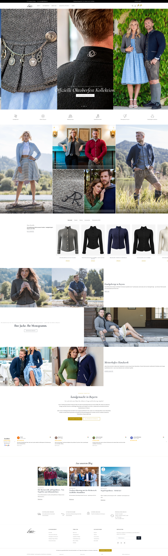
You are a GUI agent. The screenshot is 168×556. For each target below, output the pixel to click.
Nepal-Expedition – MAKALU (111, 491)
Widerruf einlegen (105, 550)
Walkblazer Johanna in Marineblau (118, 257)
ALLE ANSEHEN (30, 231)
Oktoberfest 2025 (96, 220)
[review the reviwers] (50, 437)
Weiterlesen (40, 499)
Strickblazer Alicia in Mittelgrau (67, 257)
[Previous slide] (4, 59)
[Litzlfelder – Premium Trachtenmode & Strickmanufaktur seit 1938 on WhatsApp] (121, 543)
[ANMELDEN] (138, 538)
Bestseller (70, 220)
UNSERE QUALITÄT (108, 371)
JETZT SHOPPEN (6, 210)
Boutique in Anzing (32, 1)
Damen (75, 220)
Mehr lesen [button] (19, 445)
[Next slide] (163, 59)
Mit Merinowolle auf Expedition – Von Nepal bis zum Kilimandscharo (51, 491)
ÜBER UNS (106, 291)
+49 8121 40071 (137, 1)
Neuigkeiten (41, 487)
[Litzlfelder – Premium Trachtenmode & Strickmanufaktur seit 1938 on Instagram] (124, 543)
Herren (81, 220)
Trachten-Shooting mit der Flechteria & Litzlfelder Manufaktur (82, 491)
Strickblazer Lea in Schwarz (144, 257)
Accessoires (87, 220)
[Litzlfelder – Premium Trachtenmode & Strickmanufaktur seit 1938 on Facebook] (118, 543)
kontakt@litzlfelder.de (43, 1)
